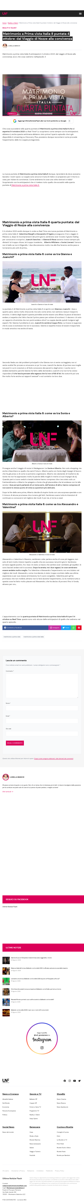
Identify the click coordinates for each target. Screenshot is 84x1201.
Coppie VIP (33, 1103)
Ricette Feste (61, 1151)
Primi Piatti (60, 1144)
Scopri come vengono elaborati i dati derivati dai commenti (53, 758)
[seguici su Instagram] (70, 1081)
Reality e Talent (13, 23)
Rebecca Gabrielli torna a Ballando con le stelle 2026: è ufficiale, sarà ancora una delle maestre (39, 968)
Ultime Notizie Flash (9, 907)
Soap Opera (34, 1118)
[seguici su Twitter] (79, 1081)
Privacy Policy (59, 1171)
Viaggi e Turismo (35, 1151)
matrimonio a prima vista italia (34, 637)
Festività (32, 1155)
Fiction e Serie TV (35, 1107)
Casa (31, 1132)
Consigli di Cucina (63, 1132)
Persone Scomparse (9, 1111)
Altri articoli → (7, 792)
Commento (10, 671)
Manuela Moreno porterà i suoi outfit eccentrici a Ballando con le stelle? (32, 999)
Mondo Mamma (35, 1140)
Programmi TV (34, 1111)
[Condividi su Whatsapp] (74, 628)
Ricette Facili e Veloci (64, 1148)
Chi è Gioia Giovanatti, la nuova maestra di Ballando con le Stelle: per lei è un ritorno (36, 989)
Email (8, 716)
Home (4, 23)
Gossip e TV (35, 1094)
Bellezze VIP (33, 1099)
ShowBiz (61, 1094)
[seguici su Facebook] (65, 1081)
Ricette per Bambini (63, 1155)
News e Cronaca (10, 1094)
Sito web (8, 729)
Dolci (58, 1136)
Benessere (35, 1127)
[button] (80, 13)
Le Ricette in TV (62, 1140)
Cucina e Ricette (65, 1127)
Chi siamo (5, 1171)
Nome (8, 703)
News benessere (35, 1144)
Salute (32, 1148)
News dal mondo (8, 1132)
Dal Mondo (6, 1103)
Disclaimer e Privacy (18, 1171)
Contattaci (40, 1171)
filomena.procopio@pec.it (15, 1188)
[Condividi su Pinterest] (79, 628)
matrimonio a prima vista (12, 637)
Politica (4, 1115)
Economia (5, 1107)
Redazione (30, 1171)
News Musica (61, 1103)
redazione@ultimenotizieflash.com (14, 1186)
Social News (8, 1127)
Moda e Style (34, 1136)
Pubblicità (49, 1171)
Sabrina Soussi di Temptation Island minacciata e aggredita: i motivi (31, 958)
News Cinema (61, 1099)
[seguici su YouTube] (75, 1081)
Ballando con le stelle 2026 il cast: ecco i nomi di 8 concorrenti (30, 1010)
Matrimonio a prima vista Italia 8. (25, 185)
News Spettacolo (62, 1107)
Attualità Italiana (7, 1099)
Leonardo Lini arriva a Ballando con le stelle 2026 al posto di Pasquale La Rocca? (35, 979)
